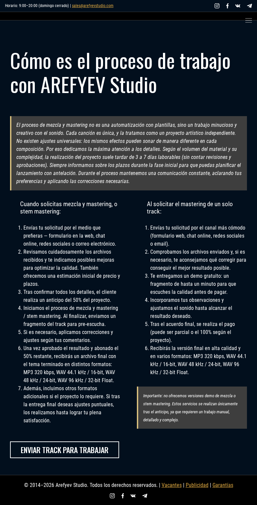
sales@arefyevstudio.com (92, 5)
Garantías (222, 485)
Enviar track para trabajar (64, 449)
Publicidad (197, 485)
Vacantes (172, 485)
